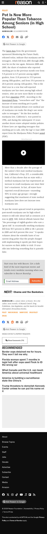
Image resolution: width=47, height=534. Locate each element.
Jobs (4, 457)
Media (5, 482)
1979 (11, 219)
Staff (4, 452)
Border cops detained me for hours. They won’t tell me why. (22, 353)
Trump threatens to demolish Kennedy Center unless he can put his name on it (23, 388)
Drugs (4, 316)
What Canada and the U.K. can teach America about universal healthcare (22, 371)
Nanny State (24, 312)
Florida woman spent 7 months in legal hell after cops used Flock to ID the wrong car (22, 362)
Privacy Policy (39, 508)
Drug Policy (33, 312)
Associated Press (9, 100)
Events (5, 447)
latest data (11, 51)
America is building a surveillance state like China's (21, 379)
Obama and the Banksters (23, 291)
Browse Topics (8, 442)
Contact (5, 477)
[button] (44, 2)
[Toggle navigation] (3, 2)
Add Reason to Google (15, 44)
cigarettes (14, 97)
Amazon (5, 487)
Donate (5, 462)
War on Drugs (13, 312)
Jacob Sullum (7, 31)
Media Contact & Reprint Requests (16, 334)
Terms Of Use (8, 512)
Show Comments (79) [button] (16, 340)
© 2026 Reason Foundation (12, 508)
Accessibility (28, 508)
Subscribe (36, 280)
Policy (5, 10)
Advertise (6, 467)
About (4, 436)
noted (42, 133)
